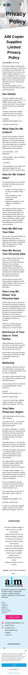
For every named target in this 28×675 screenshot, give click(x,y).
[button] (25, 650)
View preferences (14, 669)
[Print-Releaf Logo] (14, 648)
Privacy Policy (17, 673)
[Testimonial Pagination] (11, 573)
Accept (14, 665)
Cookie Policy (10, 673)
